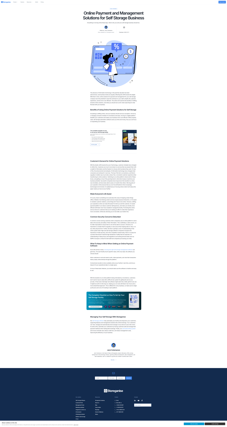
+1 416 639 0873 (119, 407)
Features (22, 2)
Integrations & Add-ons (81, 409)
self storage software (98, 320)
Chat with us (119, 402)
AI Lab (77, 419)
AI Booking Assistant (80, 414)
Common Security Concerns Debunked (105, 217)
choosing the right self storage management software (118, 249)
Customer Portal (79, 402)
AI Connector (78, 412)
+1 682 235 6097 (119, 405)
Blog (96, 405)
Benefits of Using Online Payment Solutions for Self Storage (113, 110)
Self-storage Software (80, 400)
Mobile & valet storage (80, 416)
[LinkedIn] (135, 400)
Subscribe (129, 378)
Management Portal (80, 405)
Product (15, 2)
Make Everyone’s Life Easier (100, 194)
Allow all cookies (194, 423)
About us (97, 402)
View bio (112, 359)
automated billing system (129, 328)
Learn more (76, 424)
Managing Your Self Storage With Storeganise (108, 317)
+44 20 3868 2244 (120, 409)
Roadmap (97, 409)
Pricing (42, 2)
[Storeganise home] (6, 2)
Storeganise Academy (100, 400)
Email (117, 400)
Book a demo (222, 2)
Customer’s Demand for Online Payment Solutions (109, 161)
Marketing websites (80, 407)
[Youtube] (138, 400)
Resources (29, 2)
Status (96, 414)
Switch (36, 2)
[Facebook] (142, 400)
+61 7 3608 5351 (119, 412)
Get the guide (94, 144)
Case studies (98, 407)
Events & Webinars (99, 412)
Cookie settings (215, 423)
